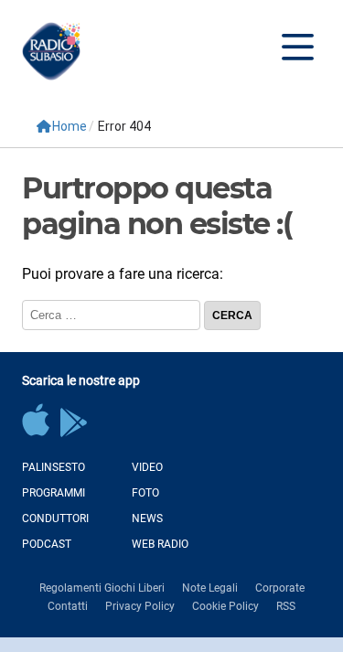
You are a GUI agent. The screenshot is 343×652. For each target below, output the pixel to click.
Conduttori (55, 518)
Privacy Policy (140, 606)
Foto (145, 492)
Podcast (46, 544)
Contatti (68, 606)
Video (147, 467)
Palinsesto (53, 467)
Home (69, 126)
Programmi (53, 492)
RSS (285, 606)
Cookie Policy (225, 606)
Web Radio (160, 544)
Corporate (280, 588)
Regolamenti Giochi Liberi (102, 588)
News (147, 518)
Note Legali (210, 588)
